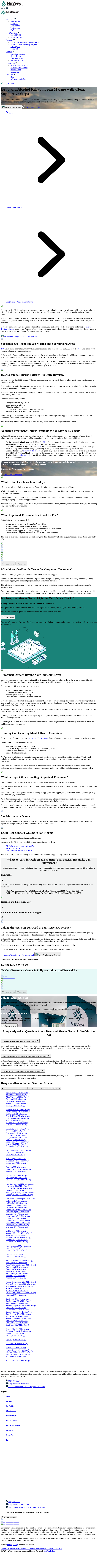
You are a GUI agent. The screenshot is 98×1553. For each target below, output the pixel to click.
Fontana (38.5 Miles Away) (16, 1167)
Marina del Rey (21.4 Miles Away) (19, 1233)
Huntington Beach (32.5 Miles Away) (20, 1193)
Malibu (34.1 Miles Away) (16, 1231)
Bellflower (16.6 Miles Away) (17, 1114)
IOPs (39, 446)
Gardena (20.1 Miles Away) (16, 1175)
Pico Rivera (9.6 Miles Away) (17, 1273)
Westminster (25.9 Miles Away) (18, 1354)
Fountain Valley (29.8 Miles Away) (19, 1169)
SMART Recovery (13, 848)
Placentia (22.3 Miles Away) (16, 1276)
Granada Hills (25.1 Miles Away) (18, 1180)
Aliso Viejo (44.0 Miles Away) (17, 1097)
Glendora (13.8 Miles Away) (16, 1178)
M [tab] (29, 1088)
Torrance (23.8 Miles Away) (16, 1333)
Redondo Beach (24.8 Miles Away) (19, 1286)
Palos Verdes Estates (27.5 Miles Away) (21, 1265)
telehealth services (25, 455)
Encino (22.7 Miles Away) (16, 1163)
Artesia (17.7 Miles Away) (16, 1103)
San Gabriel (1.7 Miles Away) (17, 1303)
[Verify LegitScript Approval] (10, 1519)
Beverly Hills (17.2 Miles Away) (18, 1116)
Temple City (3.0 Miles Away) (17, 1329)
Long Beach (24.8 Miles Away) (18, 1220)
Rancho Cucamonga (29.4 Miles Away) (21, 1282)
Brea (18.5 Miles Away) (15, 1120)
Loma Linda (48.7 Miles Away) (18, 1216)
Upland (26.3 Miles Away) (16, 1340)
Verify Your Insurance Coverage (49, 955)
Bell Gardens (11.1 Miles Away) (18, 1112)
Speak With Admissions (13, 107)
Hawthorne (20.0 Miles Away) (17, 1186)
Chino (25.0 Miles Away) (15, 1131)
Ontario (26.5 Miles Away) (16, 1254)
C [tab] (8, 1088)
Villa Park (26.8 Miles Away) (17, 1344)
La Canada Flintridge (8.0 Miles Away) (20, 1199)
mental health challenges (38, 738)
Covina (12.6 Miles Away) (16, 1144)
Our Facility (10, 1406)
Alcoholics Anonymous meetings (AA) (20, 846)
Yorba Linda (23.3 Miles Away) (18, 1360)
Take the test (9, 617)
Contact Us (9, 1435)
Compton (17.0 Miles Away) (16, 1137)
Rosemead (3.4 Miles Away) (16, 1295)
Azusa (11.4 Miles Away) (15, 1106)
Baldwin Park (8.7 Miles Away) (18, 1110)
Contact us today (11, 1026)
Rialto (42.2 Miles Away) (15, 1288)
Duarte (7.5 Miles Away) (15, 1155)
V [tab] (53, 1088)
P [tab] (38, 1088)
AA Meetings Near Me (13, 1425)
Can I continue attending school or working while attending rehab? (24, 1056)
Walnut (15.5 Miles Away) (16, 1348)
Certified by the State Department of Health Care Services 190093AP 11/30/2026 (31, 1549)
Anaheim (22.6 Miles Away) (16, 1099)
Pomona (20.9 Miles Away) (16, 1278)
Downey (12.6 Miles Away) (16, 1152)
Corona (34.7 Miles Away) (16, 1140)
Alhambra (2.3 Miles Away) (16, 1095)
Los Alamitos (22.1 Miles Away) (18, 1223)
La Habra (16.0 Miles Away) (16, 1201)
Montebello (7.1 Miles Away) (17, 1240)
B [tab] (5, 1088)
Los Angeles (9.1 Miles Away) (17, 1225)
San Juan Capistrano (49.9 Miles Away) (21, 1305)
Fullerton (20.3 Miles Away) (16, 1171)
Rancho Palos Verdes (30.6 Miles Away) (21, 1284)
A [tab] (2, 1088)
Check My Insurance (9, 1517)
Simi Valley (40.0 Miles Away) (17, 1323)
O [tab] (35, 1088)
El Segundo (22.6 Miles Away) (17, 1161)
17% (2, 349)
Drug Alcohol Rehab (14, 207)
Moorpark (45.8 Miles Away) (17, 1242)
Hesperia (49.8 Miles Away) (16, 1190)
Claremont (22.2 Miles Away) (17, 1133)
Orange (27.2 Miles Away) (16, 1256)
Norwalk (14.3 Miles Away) (16, 1250)
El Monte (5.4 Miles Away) (16, 1159)
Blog (7, 1440)
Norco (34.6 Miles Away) (15, 1248)
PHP (44, 442)
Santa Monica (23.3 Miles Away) (18, 1314)
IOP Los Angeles (11, 1420)
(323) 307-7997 (9, 83)
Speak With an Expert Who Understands (19, 955)
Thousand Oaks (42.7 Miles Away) (19, 1331)
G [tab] (20, 1088)
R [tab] (41, 1088)
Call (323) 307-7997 (33, 107)
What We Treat (11, 1411)
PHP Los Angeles (11, 1416)
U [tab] (50, 1088)
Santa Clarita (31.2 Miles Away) (18, 1310)
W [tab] (56, 1088)
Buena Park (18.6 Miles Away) (17, 1123)
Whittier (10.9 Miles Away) (16, 1356)
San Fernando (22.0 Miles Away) (18, 1301)
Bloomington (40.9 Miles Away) (18, 1118)
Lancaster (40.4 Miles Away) (17, 1214)
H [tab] (23, 1088)
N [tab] (32, 1088)
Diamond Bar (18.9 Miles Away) (18, 1150)
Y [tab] (59, 1088)
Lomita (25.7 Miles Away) (16, 1218)
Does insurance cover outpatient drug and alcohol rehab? (21, 1071)
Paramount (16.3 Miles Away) (17, 1267)
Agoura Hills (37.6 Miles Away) (18, 1093)
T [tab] (47, 1088)
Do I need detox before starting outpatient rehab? (19, 1041)
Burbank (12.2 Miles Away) (16, 1125)
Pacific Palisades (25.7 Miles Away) (19, 1261)
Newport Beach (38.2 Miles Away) (19, 1246)
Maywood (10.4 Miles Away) (17, 1235)
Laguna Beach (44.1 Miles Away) (18, 1210)
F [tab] (17, 1088)
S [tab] (44, 1088)
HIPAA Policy (49, 1551)
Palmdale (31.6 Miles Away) (16, 1263)
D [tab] (11, 1088)
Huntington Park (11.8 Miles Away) (19, 1195)
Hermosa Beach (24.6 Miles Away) (19, 1188)
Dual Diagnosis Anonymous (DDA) (19, 850)
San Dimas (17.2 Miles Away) (17, 1299)
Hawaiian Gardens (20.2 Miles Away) (20, 1184)
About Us (9, 1401)
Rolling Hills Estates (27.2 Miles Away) (21, 1293)
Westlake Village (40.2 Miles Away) (19, 1352)
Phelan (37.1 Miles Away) (15, 1271)
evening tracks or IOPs (31, 451)
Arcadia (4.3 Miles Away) (15, 1101)
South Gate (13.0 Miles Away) (17, 1325)
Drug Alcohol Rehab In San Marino (19, 302)
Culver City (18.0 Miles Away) (17, 1146)
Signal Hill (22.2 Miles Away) (17, 1321)
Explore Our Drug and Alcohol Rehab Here (20, 336)
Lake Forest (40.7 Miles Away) (17, 1212)
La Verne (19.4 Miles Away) (16, 1207)
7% (78, 349)
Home (8, 1396)
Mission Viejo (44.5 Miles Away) (18, 1237)
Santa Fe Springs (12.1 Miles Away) (19, 1312)
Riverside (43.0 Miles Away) (16, 1291)
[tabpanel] (49, 1099)
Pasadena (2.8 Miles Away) (16, 1269)
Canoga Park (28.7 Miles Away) (18, 1129)
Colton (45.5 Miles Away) (15, 1135)
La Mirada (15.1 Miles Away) (17, 1203)
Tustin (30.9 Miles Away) (15, 1335)
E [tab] (14, 1088)
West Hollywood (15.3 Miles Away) (19, 1350)
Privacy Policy (12, 1545)
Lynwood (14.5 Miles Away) (17, 1227)
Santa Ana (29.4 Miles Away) (17, 1308)
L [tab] (26, 1088)
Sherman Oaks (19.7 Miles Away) (18, 1318)
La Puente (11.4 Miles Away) (17, 1205)
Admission (9, 1430)
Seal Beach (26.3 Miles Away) (17, 1316)
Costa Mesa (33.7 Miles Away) (17, 1142)
